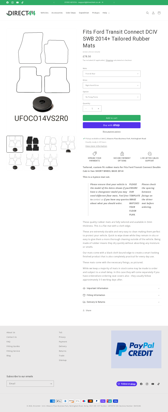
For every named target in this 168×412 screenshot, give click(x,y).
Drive (85, 80)
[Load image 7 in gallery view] (50, 162)
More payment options (112, 131)
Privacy (62, 337)
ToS (60, 332)
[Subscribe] (51, 384)
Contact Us (12, 337)
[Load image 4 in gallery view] (68, 144)
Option (86, 91)
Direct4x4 (36, 406)
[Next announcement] (114, 2)
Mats (85, 68)
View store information (96, 146)
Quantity (86, 103)
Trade (61, 355)
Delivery (63, 346)
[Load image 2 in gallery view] (32, 144)
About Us (11, 332)
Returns (62, 351)
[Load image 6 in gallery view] (32, 162)
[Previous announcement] (54, 2)
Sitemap (63, 360)
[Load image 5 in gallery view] (15, 162)
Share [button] (88, 310)
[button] (106, 13)
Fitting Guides (13, 346)
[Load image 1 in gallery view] (15, 144)
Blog (9, 355)
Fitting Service (13, 351)
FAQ (8, 342)
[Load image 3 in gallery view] (50, 144)
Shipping (109, 60)
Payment (63, 342)
